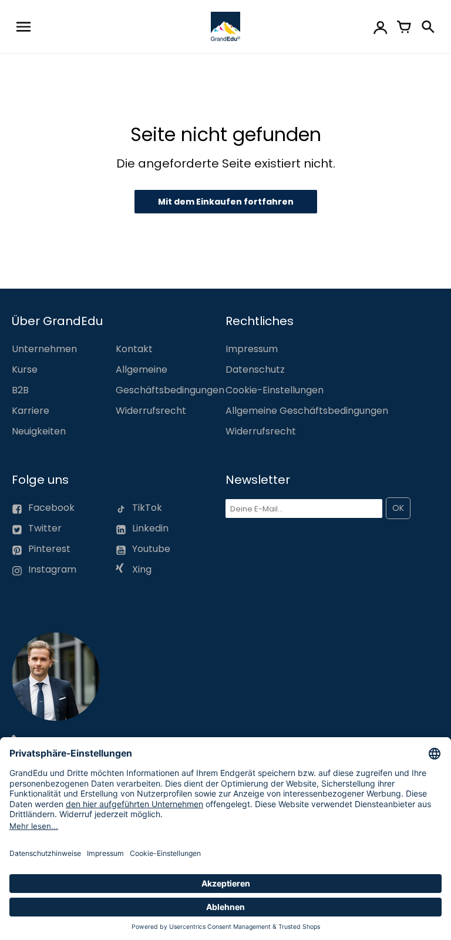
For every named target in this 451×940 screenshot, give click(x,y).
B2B (20, 390)
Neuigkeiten (39, 431)
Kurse (25, 369)
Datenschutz (255, 369)
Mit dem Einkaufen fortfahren (226, 202)
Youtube (151, 549)
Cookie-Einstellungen (275, 390)
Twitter (45, 528)
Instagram (52, 569)
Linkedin (150, 528)
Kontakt (134, 349)
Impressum (252, 349)
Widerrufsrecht (151, 410)
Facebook (51, 507)
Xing (141, 569)
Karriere (30, 410)
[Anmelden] (380, 26)
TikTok (147, 507)
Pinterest (49, 549)
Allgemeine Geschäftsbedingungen (307, 410)
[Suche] (427, 26)
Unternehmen (44, 349)
